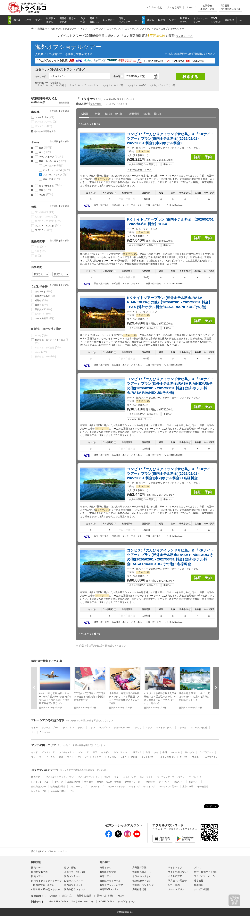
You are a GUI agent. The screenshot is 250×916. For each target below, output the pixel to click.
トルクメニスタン (166, 757)
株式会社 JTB (45, 356)
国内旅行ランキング (74, 889)
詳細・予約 (203, 157)
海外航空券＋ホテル (110, 880)
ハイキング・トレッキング (142, 786)
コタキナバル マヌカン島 (162, 85)
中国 (164, 752)
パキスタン (189, 752)
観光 (45, 147)
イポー (34, 727)
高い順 (118, 113)
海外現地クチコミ (141, 880)
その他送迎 (202, 786)
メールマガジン (176, 889)
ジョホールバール (122, 727)
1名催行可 (43, 313)
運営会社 (198, 880)
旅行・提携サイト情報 (205, 871)
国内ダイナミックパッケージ (46, 880)
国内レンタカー (72, 876)
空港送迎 (150, 782)
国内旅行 (36, 862)
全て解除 (64, 111)
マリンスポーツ (51, 156)
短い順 (147, 113)
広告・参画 (174, 885)
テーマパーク (195, 777)
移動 (45, 190)
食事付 (41, 304)
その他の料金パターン (140, 169)
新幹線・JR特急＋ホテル (46, 889)
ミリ (33, 732)
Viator (41, 351)
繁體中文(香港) (105, 896)
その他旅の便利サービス (62, 791)
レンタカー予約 (38, 791)
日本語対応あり (45, 295)
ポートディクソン (164, 727)
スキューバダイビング (125, 777)
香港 (61, 757)
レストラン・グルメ (115, 104)
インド (34, 752)
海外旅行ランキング (143, 885)
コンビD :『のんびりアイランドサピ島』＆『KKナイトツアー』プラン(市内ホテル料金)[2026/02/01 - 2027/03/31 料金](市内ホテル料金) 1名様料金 (170, 473)
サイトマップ (175, 867)
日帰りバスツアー (73, 880)
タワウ (138, 727)
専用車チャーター (133, 782)
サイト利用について (178, 871)
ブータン (183, 757)
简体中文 (67, 896)
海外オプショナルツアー (68, 47)
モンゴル (111, 757)
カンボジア (83, 752)
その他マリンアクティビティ (60, 777)
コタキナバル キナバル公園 (49, 85)
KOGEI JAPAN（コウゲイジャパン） (118, 901)
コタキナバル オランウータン (82, 85)
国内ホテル (37, 867)
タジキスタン (147, 757)
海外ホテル (105, 867)
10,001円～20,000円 (48, 221)
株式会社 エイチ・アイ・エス (51, 341)
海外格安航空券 (108, 872)
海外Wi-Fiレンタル (109, 889)
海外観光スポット (141, 872)
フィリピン (36, 757)
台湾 (148, 752)
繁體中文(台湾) (84, 896)
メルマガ (190, 7)
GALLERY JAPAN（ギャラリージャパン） (71, 901)
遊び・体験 (70, 867)
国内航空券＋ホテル (43, 885)
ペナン (149, 727)
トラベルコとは (154, 7)
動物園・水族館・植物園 (109, 782)
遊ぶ (45, 152)
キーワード (40, 76)
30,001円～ (43, 230)
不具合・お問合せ (177, 880)
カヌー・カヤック (116, 786)
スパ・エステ (53, 165)
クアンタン (68, 727)
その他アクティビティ (89, 777)
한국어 (121, 896)
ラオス (123, 757)
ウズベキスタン (66, 752)
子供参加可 (43, 309)
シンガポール (120, 752)
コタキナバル (44, 117)
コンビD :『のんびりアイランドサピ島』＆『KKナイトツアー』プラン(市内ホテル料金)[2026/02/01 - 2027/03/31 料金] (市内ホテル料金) (170, 138)
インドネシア (48, 752)
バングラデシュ (205, 752)
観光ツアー (36, 777)
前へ (34, 687)
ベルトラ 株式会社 (48, 347)
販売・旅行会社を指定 (48, 328)
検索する (190, 76)
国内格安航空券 (39, 872)
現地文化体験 (73, 782)
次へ (215, 687)
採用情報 (198, 885)
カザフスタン (211, 757)
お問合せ (207, 7)
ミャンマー (98, 757)
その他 (46, 194)
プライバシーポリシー (205, 876)
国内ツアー (37, 876)
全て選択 (54, 111)
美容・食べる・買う (52, 161)
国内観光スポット (73, 885)
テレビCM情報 (201, 889)
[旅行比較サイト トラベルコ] (32, 29)
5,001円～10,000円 (47, 216)
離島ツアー (194, 782)
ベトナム (50, 757)
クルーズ (59, 782)
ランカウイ (45, 732)
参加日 (116, 76)
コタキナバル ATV (136, 85)
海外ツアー (105, 876)
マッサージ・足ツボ (56, 170)
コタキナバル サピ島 (112, 85)
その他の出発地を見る (45, 131)
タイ (156, 752)
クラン (91, 727)
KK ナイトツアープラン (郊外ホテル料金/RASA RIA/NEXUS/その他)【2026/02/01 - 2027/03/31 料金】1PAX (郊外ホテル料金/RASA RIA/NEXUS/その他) (169, 302)
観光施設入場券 (57, 786)
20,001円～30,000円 (48, 225)
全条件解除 (95, 104)
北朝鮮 (134, 757)
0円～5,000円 (44, 212)
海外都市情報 (139, 889)
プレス (197, 867)
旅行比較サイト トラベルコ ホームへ (49, 851)
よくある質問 (174, 7)
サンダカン (43, 126)
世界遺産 (88, 782)
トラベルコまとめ (141, 876)
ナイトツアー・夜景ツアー (172, 782)
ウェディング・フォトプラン (171, 777)
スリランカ (136, 752)
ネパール (175, 752)
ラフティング (97, 786)
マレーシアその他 (198, 727)
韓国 (95, 752)
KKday (41, 335)
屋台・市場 (51, 179)
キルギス (105, 752)
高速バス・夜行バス (74, 872)
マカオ (70, 757)
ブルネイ (196, 757)
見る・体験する (50, 185)
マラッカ (182, 727)
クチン (81, 727)
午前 (40, 246)
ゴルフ (107, 777)
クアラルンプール (46, 121)
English (53, 896)
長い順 (157, 113)
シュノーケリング (78, 786)
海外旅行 (105, 862)
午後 (40, 251)
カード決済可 (44, 318)
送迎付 (41, 300)
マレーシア (83, 757)
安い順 (108, 113)
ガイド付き (43, 291)
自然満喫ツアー (38, 786)
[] (184, 36)
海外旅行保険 (139, 867)
